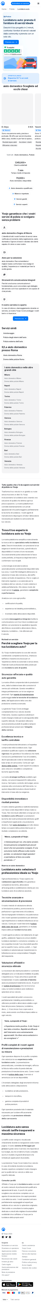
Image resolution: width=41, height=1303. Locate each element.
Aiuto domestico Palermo (13, 411)
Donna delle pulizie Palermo (14, 414)
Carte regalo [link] (6, 1264)
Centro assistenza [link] (28, 1245)
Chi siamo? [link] (5, 1275)
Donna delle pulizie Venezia (14, 468)
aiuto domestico (19, 825)
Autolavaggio (8, 333)
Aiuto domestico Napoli (12, 389)
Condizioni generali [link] (29, 1259)
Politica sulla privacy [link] (29, 1262)
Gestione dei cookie (29, 1268)
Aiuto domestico (21, 155)
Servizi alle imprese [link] (29, 1254)
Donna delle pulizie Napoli (14, 392)
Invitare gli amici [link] (7, 1262)
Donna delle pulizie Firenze (14, 446)
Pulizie (31, 155)
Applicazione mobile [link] (9, 1251)
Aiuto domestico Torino (12, 400)
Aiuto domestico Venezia (13, 465)
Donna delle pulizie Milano (14, 381)
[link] (20, 78)
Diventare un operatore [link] (10, 1248)
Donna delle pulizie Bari (13, 457)
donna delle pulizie (9, 766)
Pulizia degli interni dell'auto (14, 337)
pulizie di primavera (12, 986)
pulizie (16, 590)
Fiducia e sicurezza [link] (29, 1251)
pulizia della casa (16, 1074)
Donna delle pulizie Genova (14, 424)
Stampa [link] (24, 1257)
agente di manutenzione (24, 694)
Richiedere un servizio (20, 3)
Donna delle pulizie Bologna (14, 435)
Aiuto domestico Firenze (13, 443)
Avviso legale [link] (27, 1265)
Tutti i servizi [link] (14, 1299)
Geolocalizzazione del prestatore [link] (10, 1268)
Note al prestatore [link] (8, 1272)
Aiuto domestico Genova (13, 421)
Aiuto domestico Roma (12, 355)
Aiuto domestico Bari (11, 454)
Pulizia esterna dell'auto (13, 341)
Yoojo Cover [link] (26, 1248)
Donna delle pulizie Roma (13, 359)
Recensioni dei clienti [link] (9, 1259)
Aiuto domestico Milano (12, 378)
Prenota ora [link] (10, 42)
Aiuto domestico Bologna (13, 432)
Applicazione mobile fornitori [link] (9, 1255)
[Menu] (38, 3)
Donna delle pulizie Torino (14, 403)
